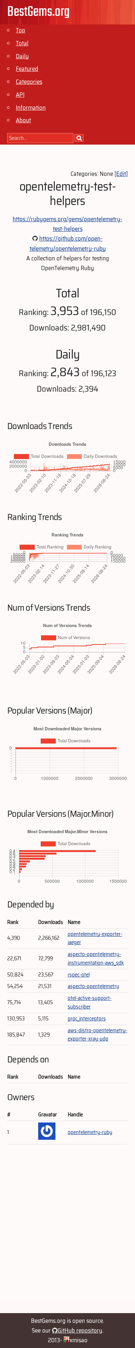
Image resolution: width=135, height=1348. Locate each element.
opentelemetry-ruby (90, 1132)
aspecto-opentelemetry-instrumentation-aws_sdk (96, 958)
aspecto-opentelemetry (93, 986)
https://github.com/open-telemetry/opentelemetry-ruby (68, 243)
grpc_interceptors (87, 1018)
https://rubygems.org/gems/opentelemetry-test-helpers (67, 223)
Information (31, 107)
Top (20, 30)
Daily (22, 56)
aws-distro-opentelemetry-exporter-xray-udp (97, 1034)
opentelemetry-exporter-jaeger (95, 938)
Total (22, 43)
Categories (29, 81)
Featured (27, 68)
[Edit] (121, 173)
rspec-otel (79, 974)
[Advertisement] (67, 1231)
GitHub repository (80, 1330)
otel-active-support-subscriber (90, 1002)
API (20, 94)
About (23, 120)
